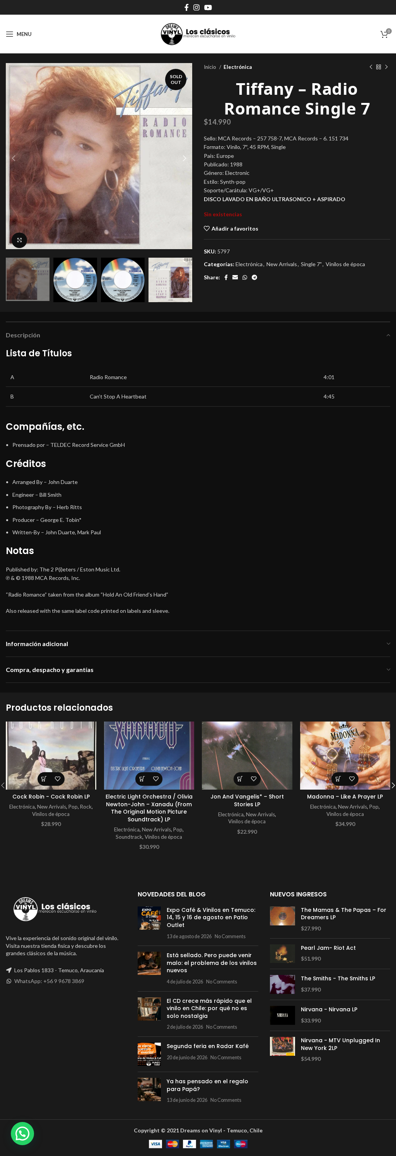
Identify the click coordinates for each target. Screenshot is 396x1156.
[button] (44, 779)
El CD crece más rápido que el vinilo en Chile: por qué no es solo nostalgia (209, 1008)
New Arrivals (281, 264)
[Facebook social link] (186, 7)
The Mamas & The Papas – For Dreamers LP (343, 914)
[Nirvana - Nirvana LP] (282, 1015)
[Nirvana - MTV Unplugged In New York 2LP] (282, 1050)
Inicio (210, 67)
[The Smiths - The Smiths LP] (282, 984)
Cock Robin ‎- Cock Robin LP (51, 796)
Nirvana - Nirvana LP (329, 1009)
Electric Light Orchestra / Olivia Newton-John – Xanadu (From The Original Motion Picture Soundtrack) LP (149, 808)
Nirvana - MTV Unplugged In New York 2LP (340, 1044)
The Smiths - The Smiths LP (338, 978)
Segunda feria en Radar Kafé (208, 1046)
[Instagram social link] (196, 7)
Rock (86, 807)
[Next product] (386, 67)
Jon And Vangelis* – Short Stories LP (247, 800)
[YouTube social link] (208, 7)
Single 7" (311, 264)
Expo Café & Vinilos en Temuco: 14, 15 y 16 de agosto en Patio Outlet (211, 917)
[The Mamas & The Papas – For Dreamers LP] (282, 919)
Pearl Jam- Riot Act (328, 948)
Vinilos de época (345, 264)
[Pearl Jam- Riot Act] (282, 953)
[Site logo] (198, 33)
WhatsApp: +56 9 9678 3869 (49, 981)
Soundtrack (129, 837)
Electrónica (238, 67)
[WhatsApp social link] (244, 277)
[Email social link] (235, 277)
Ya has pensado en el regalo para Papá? (207, 1085)
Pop (73, 807)
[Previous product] (371, 67)
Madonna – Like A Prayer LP (345, 796)
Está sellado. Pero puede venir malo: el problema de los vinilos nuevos (212, 962)
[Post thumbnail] (149, 923)
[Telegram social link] (254, 277)
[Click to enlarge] (19, 240)
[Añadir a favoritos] (58, 779)
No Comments (230, 936)
